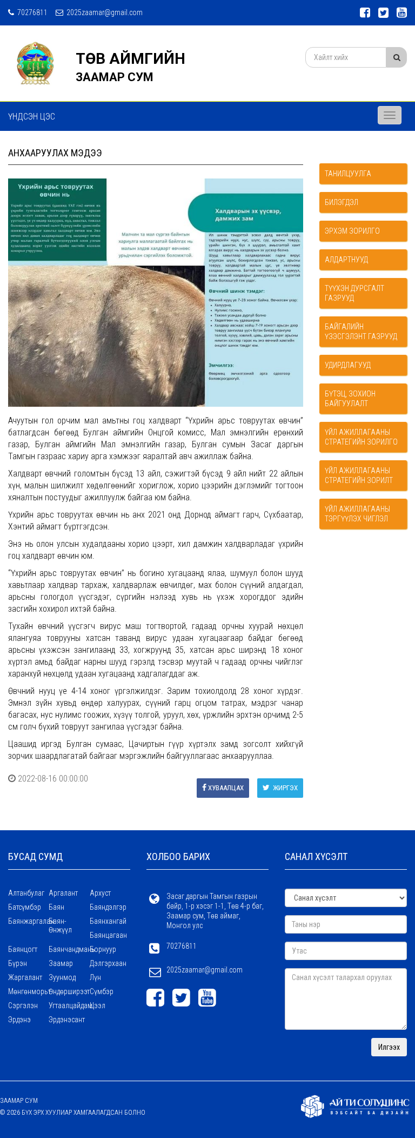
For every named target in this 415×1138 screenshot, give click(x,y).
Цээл (97, 1005)
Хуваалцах (226, 788)
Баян (56, 907)
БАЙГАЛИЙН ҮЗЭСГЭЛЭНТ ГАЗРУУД (361, 331)
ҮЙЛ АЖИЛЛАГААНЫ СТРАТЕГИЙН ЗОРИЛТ (359, 475)
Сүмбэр (101, 991)
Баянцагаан (108, 935)
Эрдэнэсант (67, 1019)
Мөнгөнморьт (28, 991)
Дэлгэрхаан (108, 963)
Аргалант (63, 893)
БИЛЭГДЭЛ (341, 202)
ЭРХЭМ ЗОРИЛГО (352, 231)
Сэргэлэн (23, 1005)
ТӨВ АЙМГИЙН (130, 59)
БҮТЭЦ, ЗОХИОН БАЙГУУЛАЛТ (350, 398)
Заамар (61, 963)
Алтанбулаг (26, 893)
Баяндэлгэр (108, 907)
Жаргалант (25, 977)
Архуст (100, 893)
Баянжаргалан (28, 921)
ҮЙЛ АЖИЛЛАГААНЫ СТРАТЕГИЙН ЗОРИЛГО (361, 437)
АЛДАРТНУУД (346, 259)
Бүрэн (17, 963)
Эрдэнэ (19, 1019)
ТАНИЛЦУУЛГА (348, 173)
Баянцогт (22, 949)
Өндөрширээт (69, 991)
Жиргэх (284, 788)
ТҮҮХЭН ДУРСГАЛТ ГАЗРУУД (354, 293)
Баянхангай (108, 921)
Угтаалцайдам (69, 1005)
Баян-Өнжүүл (60, 925)
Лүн (95, 977)
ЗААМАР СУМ (114, 77)
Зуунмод (62, 977)
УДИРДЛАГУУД (348, 365)
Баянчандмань (69, 949)
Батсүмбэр (24, 907)
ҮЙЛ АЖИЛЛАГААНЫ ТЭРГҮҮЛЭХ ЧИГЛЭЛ (357, 514)
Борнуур (103, 949)
